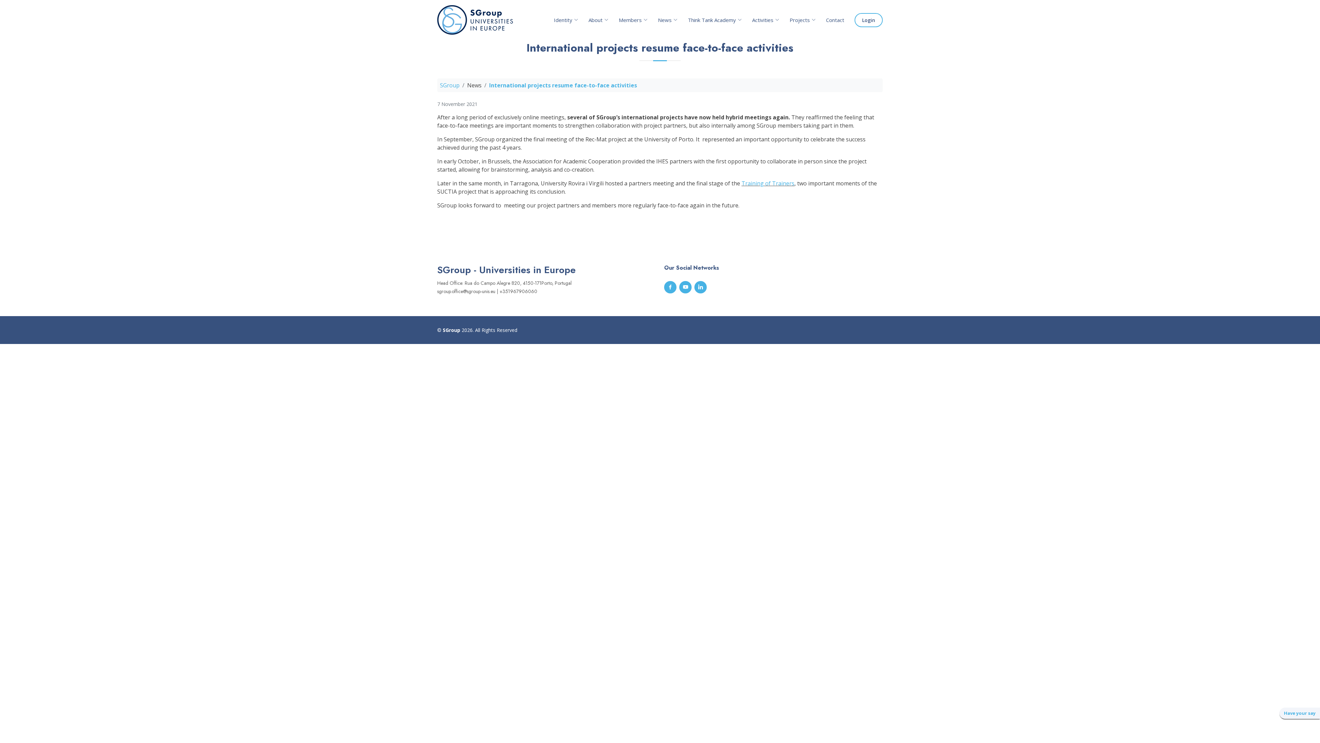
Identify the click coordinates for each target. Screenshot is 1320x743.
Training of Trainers (767, 183)
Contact (835, 20)
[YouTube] (685, 287)
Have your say (1300, 713)
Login (868, 20)
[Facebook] (670, 287)
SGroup (450, 85)
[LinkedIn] (700, 287)
